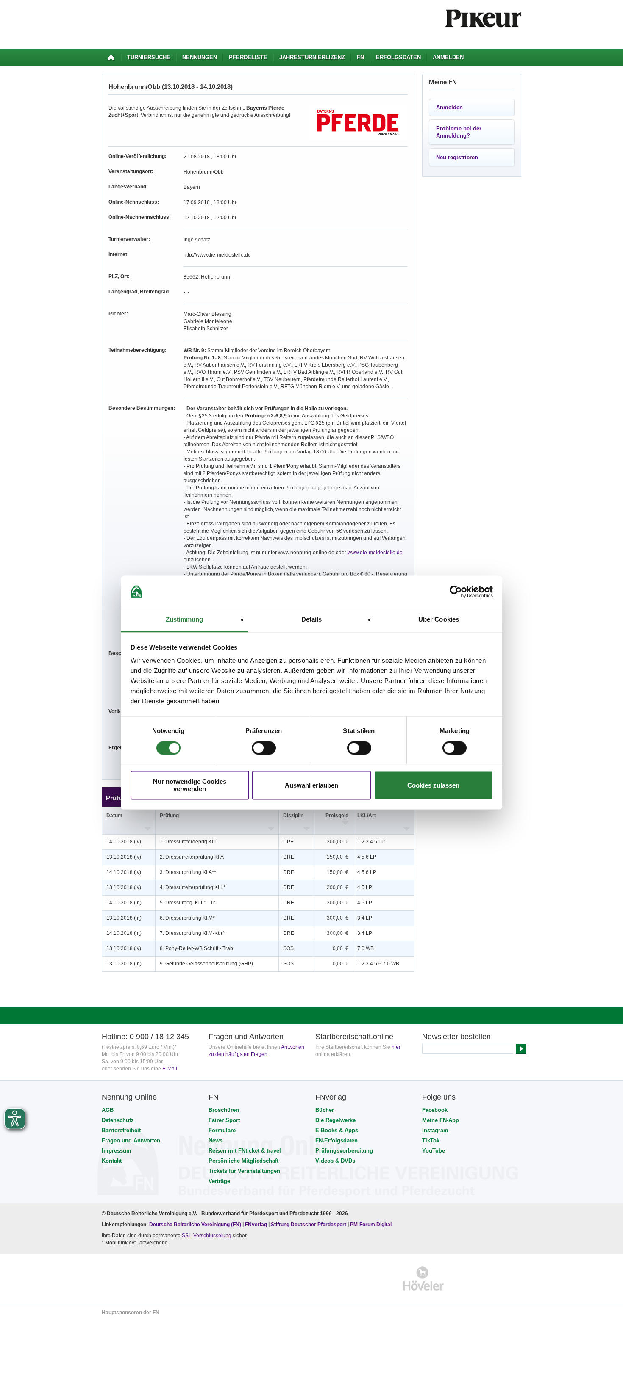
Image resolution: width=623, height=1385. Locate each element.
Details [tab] (311, 619)
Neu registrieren (457, 157)
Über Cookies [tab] (438, 619)
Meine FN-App (440, 1120)
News (215, 1140)
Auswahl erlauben (311, 785)
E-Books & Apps (336, 1130)
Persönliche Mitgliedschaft (243, 1161)
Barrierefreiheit (121, 1130)
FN (360, 57)
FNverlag (256, 1224)
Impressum (116, 1150)
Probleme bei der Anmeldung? (458, 132)
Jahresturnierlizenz (312, 57)
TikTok (430, 1140)
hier (396, 1047)
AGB (108, 1110)
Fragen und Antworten (131, 1140)
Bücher (324, 1110)
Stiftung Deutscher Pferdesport (308, 1224)
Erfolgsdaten (398, 57)
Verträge (219, 1181)
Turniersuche (148, 57)
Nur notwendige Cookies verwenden (189, 785)
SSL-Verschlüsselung (206, 1235)
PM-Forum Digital (371, 1224)
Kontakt (112, 1161)
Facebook (435, 1110)
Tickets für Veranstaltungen (244, 1171)
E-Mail (169, 1069)
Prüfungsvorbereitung (344, 1150)
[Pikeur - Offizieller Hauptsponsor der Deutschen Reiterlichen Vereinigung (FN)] (138, 1278)
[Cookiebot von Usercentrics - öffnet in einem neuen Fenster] (456, 591)
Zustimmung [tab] (184, 619)
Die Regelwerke (335, 1120)
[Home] (111, 57)
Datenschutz (118, 1120)
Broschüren (224, 1110)
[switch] (264, 748)
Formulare (222, 1130)
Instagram (435, 1130)
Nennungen (199, 57)
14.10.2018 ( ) (123, 842)
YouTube (433, 1150)
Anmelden (448, 57)
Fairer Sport (224, 1120)
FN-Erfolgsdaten (336, 1140)
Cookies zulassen (433, 785)
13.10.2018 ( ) (123, 857)
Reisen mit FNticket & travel (245, 1150)
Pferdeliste (248, 57)
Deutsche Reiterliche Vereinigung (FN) (195, 1224)
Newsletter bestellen (456, 1036)
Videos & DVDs (335, 1161)
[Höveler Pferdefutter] (423, 1278)
